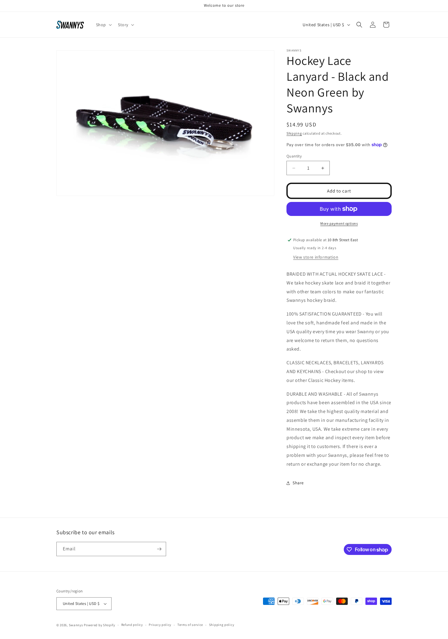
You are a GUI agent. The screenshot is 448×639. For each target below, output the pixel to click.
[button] (103, 24)
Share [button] (298, 482)
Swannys (76, 625)
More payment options (339, 223)
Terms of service (190, 625)
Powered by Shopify (99, 625)
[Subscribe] (159, 549)
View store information (315, 257)
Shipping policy (221, 625)
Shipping (294, 133)
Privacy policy (160, 625)
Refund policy (132, 625)
